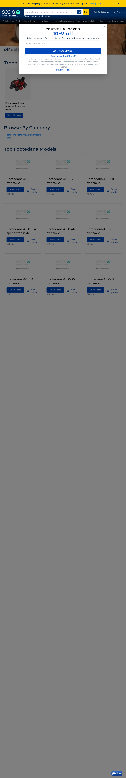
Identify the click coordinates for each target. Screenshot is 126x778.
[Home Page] (12, 13)
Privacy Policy (63, 70)
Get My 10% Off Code (63, 51)
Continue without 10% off (63, 56)
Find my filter (94, 3)
